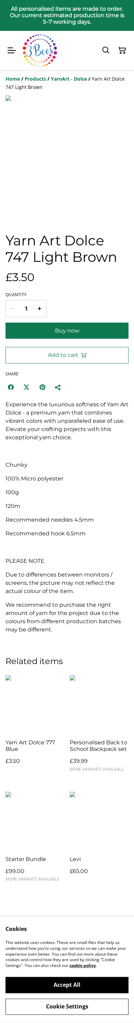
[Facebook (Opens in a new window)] (10, 387)
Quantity (15, 294)
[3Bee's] (40, 50)
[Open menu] (11, 50)
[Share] (58, 387)
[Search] (106, 50)
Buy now (67, 330)
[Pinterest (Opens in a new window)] (42, 387)
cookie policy (82, 965)
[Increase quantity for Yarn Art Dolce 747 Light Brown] (40, 308)
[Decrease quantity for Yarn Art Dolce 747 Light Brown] (12, 308)
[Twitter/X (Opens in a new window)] (26, 387)
